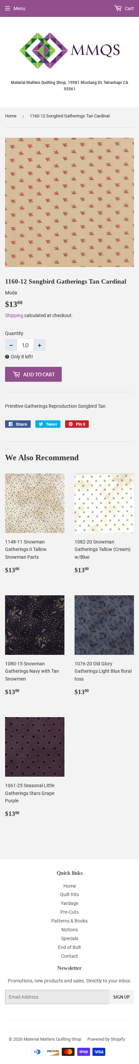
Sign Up (121, 997)
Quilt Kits (69, 894)
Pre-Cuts (69, 912)
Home (11, 115)
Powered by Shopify (106, 1039)
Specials (69, 938)
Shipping (14, 315)
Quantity (14, 333)
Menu (19, 8)
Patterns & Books (69, 921)
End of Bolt (69, 947)
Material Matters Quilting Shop (52, 1039)
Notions (69, 929)
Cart (129, 8)
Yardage (69, 903)
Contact (69, 956)
